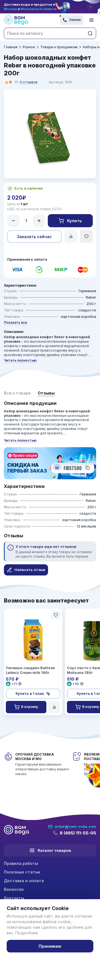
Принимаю (50, 946)
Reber (91, 297)
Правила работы (21, 863)
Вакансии (14, 889)
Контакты (14, 898)
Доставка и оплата (24, 880)
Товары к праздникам (59, 47)
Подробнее (26, 932)
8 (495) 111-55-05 (78, 833)
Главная (11, 47)
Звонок (75, 20)
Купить (74, 220)
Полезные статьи (22, 872)
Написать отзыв (29, 569)
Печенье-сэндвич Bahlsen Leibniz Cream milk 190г (30, 670)
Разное (29, 47)
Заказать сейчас (34, 236)
